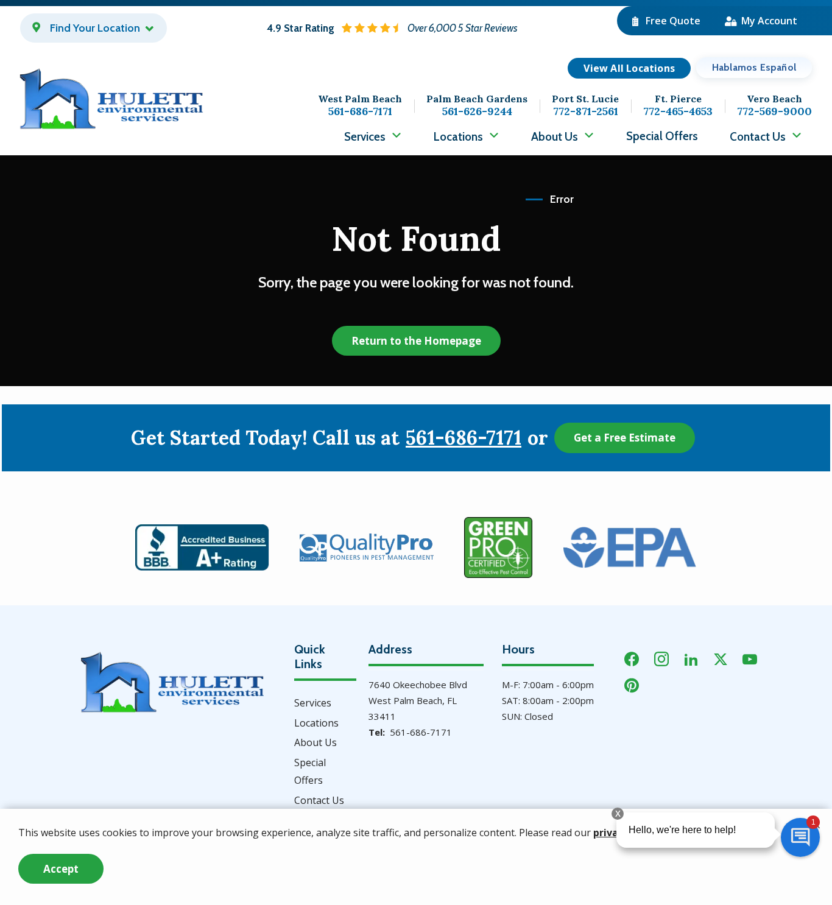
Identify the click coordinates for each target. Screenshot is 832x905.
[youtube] (749, 658)
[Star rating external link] (392, 28)
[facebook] (631, 658)
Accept (61, 869)
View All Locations (629, 68)
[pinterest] (631, 684)
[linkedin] (691, 658)
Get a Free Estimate (624, 438)
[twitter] (720, 658)
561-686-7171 (463, 438)
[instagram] (661, 658)
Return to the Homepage (416, 341)
